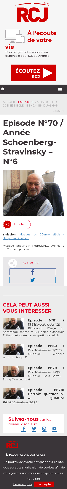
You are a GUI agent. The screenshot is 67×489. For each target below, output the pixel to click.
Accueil (9, 102)
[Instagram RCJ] (44, 428)
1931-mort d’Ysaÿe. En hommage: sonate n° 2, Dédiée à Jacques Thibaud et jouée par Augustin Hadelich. (33, 328)
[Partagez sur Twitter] (32, 280)
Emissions (26, 102)
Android (43, 55)
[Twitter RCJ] (33, 428)
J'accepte (44, 484)
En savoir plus (22, 484)
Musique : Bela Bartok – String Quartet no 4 (33, 373)
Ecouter (19, 224)
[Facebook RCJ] (23, 428)
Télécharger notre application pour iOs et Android (27, 458)
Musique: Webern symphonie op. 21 (33, 351)
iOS (30, 55)
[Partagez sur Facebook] (32, 272)
